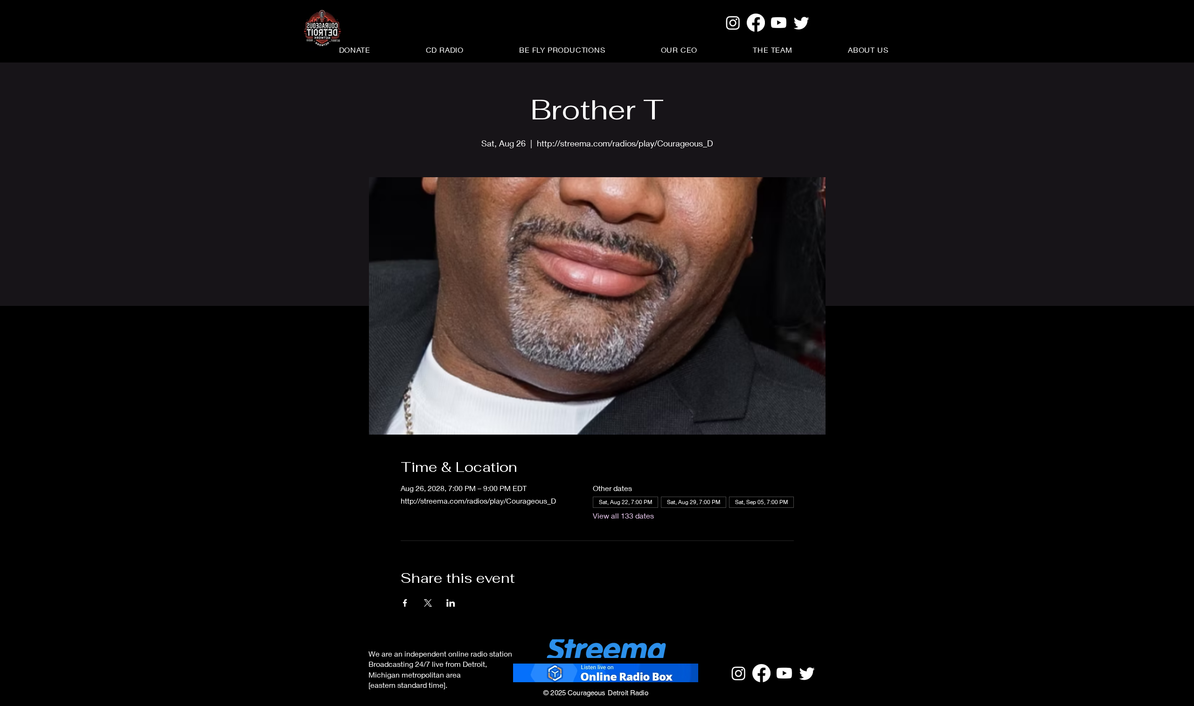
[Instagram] (733, 23)
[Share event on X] (427, 603)
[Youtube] (779, 23)
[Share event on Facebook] (405, 603)
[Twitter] (801, 23)
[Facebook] (756, 23)
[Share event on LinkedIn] (450, 603)
